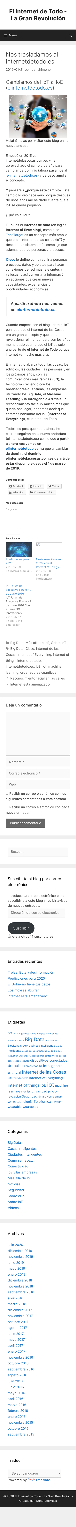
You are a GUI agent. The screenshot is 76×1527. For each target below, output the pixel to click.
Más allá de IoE (37, 643)
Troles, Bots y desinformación (31, 972)
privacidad (39, 1091)
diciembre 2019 (20, 1251)
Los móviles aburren (24, 990)
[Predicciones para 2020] (19, 549)
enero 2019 (17, 1274)
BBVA (21, 1040)
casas (25, 1051)
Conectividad (18, 1166)
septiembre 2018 (21, 1292)
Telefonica (42, 1101)
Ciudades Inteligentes (25, 1154)
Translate (42, 1480)
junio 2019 (16, 1263)
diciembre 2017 (20, 1310)
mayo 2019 (16, 1268)
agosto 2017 (17, 1328)
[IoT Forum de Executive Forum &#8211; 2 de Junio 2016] (21, 605)
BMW (25, 1046)
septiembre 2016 (21, 1369)
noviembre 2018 (20, 1286)
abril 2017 (15, 1346)
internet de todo (18, 1078)
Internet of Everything (34, 655)
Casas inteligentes (22, 1149)
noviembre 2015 (20, 1422)
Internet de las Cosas (44, 1072)
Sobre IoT (58, 643)
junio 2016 (16, 1387)
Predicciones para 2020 (26, 978)
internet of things (24, 1085)
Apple (33, 1033)
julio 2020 (15, 1245)
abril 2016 (15, 1399)
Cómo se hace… (20, 1160)
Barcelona (13, 1040)
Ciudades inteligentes (40, 1056)
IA (40, 1066)
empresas (32, 1066)
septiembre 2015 (21, 1434)
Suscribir (21, 928)
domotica (16, 1065)
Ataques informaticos (47, 1033)
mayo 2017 (16, 1339)
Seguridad (29, 1096)
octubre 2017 (18, 1322)
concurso (24, 1061)
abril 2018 (15, 1298)
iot (44, 666)
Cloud (55, 1056)
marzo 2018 (17, 1304)
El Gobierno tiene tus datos (29, 984)
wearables (30, 1107)
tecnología (25, 1102)
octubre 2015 (18, 1428)
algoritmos (24, 1033)
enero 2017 (16, 1351)
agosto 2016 (17, 1375)
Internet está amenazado (30, 684)
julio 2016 (15, 1381)
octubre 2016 (18, 1363)
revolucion (14, 1096)
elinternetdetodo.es (30, 88)
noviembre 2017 (20, 1316)
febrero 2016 (18, 1411)
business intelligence (42, 1045)
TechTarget (14, 235)
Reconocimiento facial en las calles (37, 678)
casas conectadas (38, 1051)
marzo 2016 (17, 1405)
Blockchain (15, 1045)
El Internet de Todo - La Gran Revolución (38, 15)
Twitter (56, 1101)
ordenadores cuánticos (38, 672)
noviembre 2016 (20, 1357)
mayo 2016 (16, 1393)
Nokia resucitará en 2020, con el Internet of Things (48, 563)
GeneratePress (46, 1501)
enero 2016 (17, 1417)
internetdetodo (29, 661)
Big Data (17, 643)
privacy (53, 1091)
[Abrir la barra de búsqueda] (70, 35)
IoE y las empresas (22, 1172)
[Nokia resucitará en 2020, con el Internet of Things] (49, 549)
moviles (26, 1091)
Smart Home (46, 1096)
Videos (13, 1208)
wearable (15, 1107)
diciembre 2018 (20, 1280)
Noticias (14, 1184)
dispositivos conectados (48, 1060)
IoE (38, 666)
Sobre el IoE (17, 1196)
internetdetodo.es (20, 666)
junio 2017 (16, 1334)
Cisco (30, 649)
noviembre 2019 (20, 1257)
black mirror (51, 1040)
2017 (15, 1033)
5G (10, 1033)
